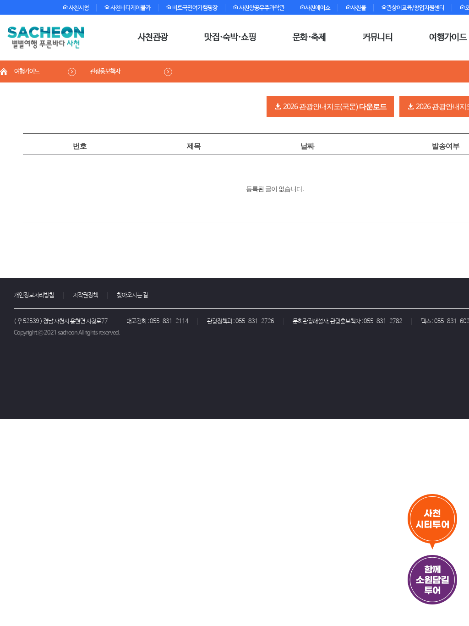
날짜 (307, 146)
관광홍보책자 (105, 71)
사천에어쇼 (317, 8)
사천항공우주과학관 (261, 8)
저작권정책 (85, 295)
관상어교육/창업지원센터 (415, 8)
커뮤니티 (378, 38)
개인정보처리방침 (34, 295)
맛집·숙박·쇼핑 (230, 38)
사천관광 (153, 38)
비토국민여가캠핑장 (194, 8)
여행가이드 (26, 71)
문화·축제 (309, 38)
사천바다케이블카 (130, 8)
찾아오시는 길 (132, 295)
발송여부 (445, 146)
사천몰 (358, 8)
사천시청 (78, 8)
